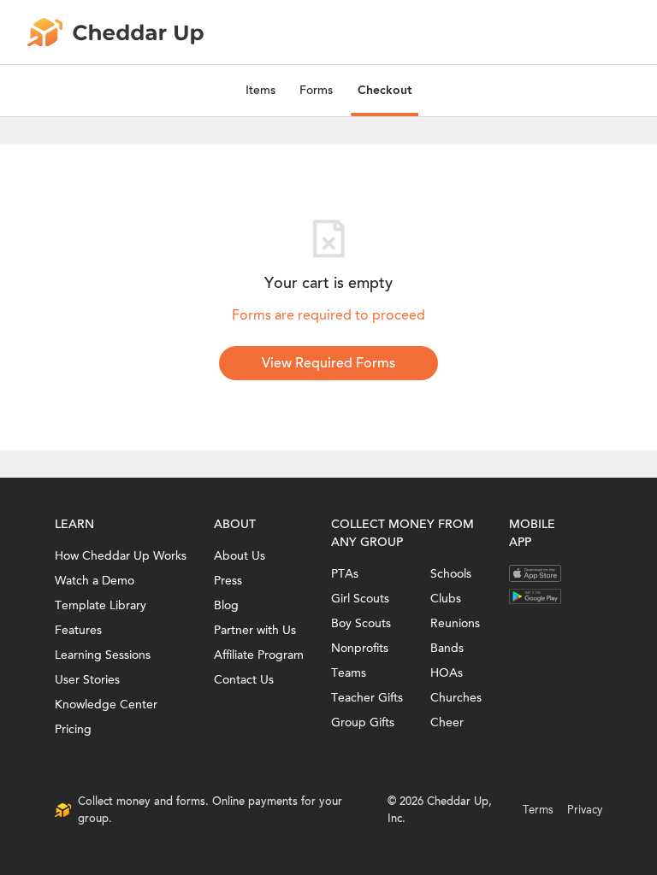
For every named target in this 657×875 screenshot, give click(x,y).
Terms (538, 809)
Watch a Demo (94, 580)
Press (228, 580)
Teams (348, 673)
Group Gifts (362, 722)
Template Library (100, 605)
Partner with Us (255, 630)
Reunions (455, 623)
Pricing (73, 729)
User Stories (87, 679)
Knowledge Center (106, 704)
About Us (239, 556)
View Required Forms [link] (328, 363)
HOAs (446, 673)
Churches (456, 697)
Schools (450, 574)
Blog (226, 605)
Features (78, 630)
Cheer (447, 722)
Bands (447, 648)
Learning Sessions (103, 655)
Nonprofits (359, 648)
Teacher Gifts (367, 697)
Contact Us (244, 679)
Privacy (584, 809)
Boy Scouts (361, 623)
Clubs (445, 598)
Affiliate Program (259, 655)
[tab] (260, 90)
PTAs (344, 574)
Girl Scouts (360, 598)
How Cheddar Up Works (120, 556)
